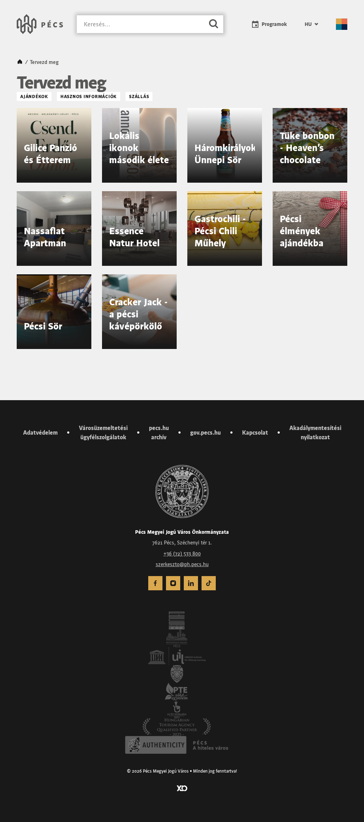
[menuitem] (311, 24)
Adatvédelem (40, 432)
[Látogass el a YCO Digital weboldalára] (182, 787)
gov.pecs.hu (205, 432)
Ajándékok (34, 96)
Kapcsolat (255, 432)
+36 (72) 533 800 (182, 553)
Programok (274, 24)
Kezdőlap (20, 62)
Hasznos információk (88, 96)
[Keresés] (213, 24)
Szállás (139, 96)
